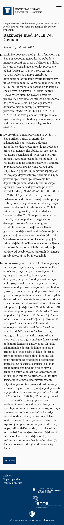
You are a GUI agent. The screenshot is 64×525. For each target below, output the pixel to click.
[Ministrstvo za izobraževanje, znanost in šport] (32, 490)
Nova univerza (20, 520)
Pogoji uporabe (11, 479)
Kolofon (7, 475)
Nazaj (12, 460)
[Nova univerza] (32, 514)
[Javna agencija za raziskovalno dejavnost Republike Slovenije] (32, 502)
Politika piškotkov (12, 482)
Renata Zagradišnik (14, 47)
